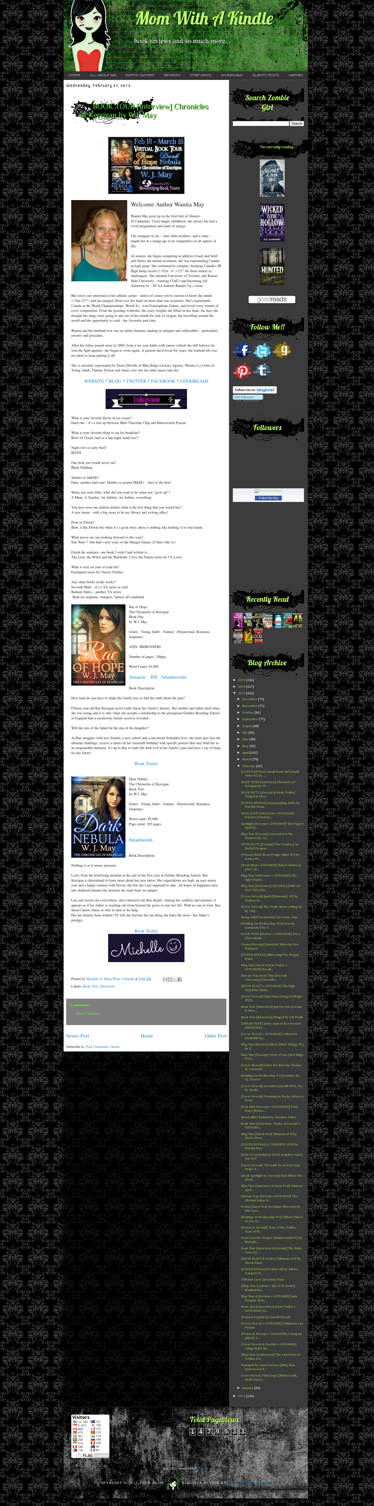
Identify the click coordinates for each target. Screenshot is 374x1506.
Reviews (172, 75)
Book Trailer (146, 931)
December (250, 699)
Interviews (200, 75)
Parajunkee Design (250, 1482)
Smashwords (173, 677)
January (248, 1388)
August (247, 726)
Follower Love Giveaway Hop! (262, 1279)
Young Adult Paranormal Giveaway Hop (269, 917)
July (245, 732)
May (245, 746)
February (249, 766)
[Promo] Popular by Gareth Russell (265, 1317)
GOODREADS (194, 381)
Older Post (215, 1035)
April (246, 752)
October (248, 712)
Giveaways (232, 75)
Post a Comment (88, 1013)
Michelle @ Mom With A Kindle (110, 978)
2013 (242, 693)
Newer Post (77, 1035)
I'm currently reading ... (278, 146)
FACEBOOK (163, 381)
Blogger (201, 1468)
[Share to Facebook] (179, 979)
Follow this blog (268, 497)
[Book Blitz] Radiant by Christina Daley (268, 1117)
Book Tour (90, 986)
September (250, 719)
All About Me (103, 75)
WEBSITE (94, 381)
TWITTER (136, 381)
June (245, 739)
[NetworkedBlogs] (268, 490)
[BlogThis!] (169, 979)
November (250, 706)
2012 (242, 1396)
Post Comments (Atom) (103, 1046)
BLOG (115, 381)
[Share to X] (174, 979)
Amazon (137, 677)
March (247, 759)
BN (154, 677)
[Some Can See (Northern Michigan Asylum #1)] (272, 196)
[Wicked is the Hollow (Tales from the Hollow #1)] (272, 240)
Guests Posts (265, 75)
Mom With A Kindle (204, 18)
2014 (242, 686)
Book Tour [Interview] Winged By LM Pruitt (272, 1017)
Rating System (140, 75)
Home (74, 75)
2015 (242, 680)
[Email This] (165, 979)
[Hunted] (272, 284)
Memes (296, 75)
